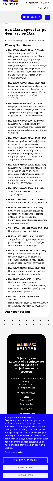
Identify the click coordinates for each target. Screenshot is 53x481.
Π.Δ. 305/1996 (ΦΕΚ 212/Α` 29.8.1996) (26, 83)
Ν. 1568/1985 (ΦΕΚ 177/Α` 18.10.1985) (26, 199)
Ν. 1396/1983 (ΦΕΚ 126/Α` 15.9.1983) (26, 236)
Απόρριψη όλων (25, 467)
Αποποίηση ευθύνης (26, 392)
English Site (43, 8)
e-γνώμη (45, 2)
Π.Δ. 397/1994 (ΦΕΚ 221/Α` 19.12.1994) (27, 138)
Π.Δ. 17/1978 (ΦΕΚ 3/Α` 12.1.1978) (24, 279)
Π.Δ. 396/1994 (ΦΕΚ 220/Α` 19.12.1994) (27, 164)
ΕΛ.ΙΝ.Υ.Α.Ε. (26, 409)
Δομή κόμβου (26, 404)
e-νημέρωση (32, 2)
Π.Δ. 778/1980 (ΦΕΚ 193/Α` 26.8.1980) (26, 268)
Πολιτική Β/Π (26, 400)
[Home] (11, 3)
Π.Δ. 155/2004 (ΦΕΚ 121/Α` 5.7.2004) (26, 50)
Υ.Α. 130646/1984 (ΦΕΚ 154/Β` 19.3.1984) (28, 228)
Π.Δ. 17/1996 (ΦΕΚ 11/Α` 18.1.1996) (25, 103)
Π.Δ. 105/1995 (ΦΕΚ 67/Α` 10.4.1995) (26, 120)
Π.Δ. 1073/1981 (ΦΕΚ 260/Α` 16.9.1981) (27, 250)
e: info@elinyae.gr (26, 387)
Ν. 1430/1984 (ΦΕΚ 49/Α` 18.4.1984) (25, 207)
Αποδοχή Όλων (25, 475)
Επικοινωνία (30, 17)
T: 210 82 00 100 (26, 384)
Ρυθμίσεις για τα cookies (25, 460)
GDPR (26, 396)
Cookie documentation (14, 452)
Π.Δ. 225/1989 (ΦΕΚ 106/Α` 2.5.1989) (26, 188)
